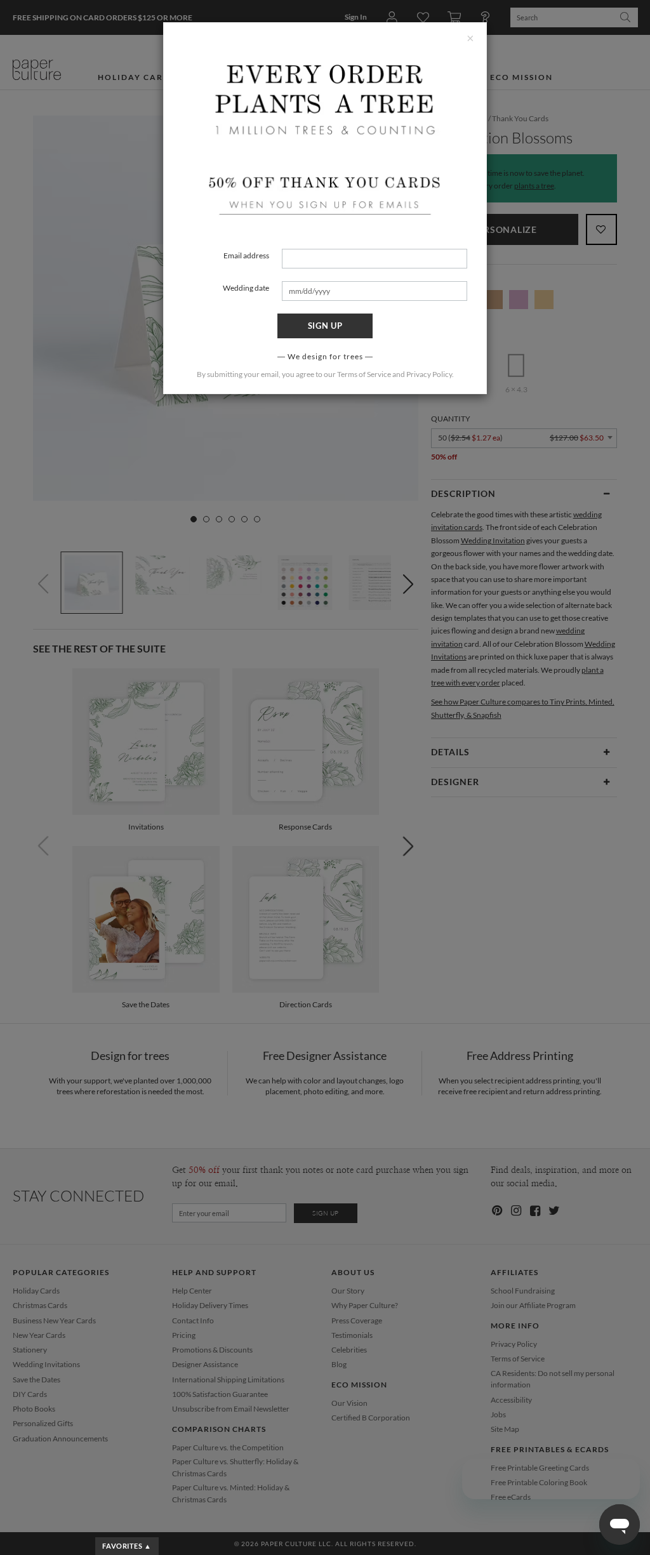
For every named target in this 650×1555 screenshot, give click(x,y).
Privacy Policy (429, 374)
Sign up (325, 326)
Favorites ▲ (126, 1546)
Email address (246, 255)
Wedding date (246, 288)
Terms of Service (364, 374)
